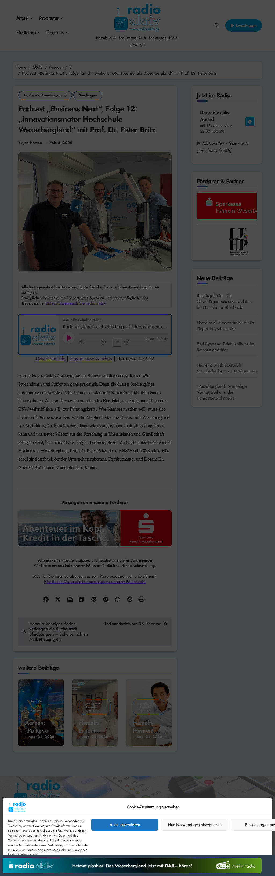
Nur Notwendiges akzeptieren (195, 825)
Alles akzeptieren (125, 825)
